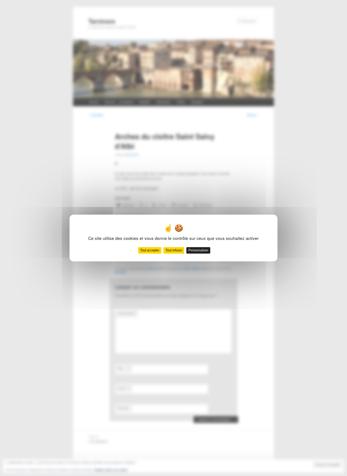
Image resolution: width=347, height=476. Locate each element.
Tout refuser (173, 250)
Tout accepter (149, 250)
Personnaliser (198, 250)
